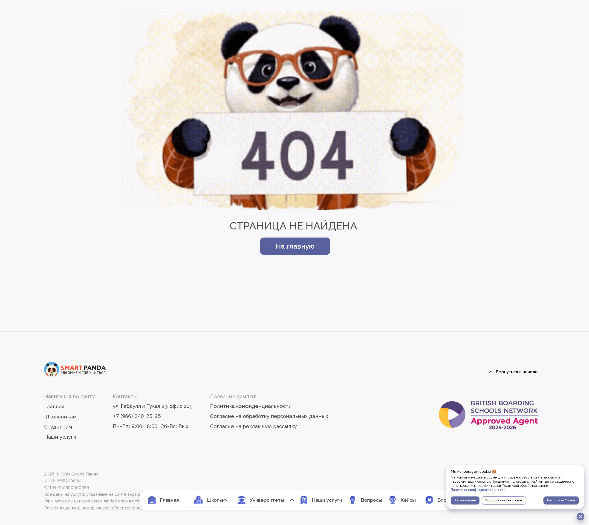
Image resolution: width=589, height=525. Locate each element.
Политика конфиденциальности (251, 406)
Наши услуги (60, 437)
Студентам (58, 427)
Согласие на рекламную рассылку (253, 426)
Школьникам (60, 417)
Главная (54, 406)
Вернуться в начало (517, 371)
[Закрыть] (580, 516)
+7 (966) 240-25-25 (137, 416)
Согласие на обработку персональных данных (269, 416)
